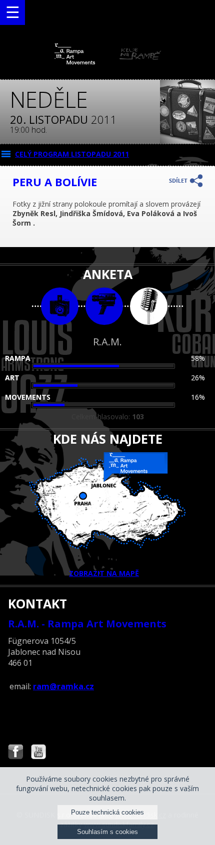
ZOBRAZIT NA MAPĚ (104, 573)
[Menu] (12, 12)
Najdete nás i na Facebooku (15, 753)
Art (12, 377)
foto (59, 306)
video (104, 306)
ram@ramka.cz (63, 686)
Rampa (17, 358)
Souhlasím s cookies (107, 832)
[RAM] (108, 62)
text (149, 306)
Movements (27, 397)
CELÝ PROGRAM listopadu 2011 (72, 154)
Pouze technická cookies (107, 812)
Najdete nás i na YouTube (38, 753)
